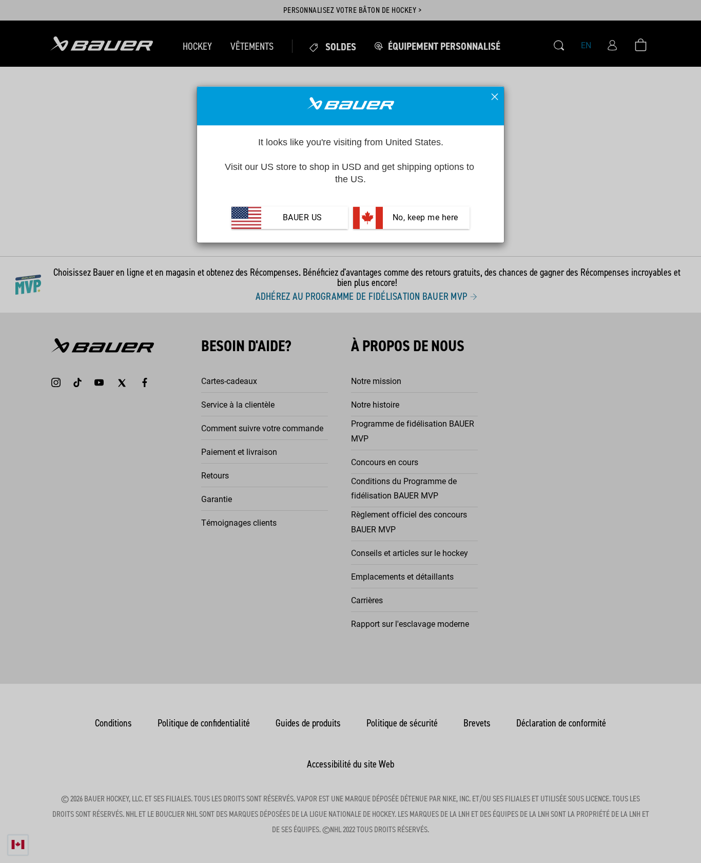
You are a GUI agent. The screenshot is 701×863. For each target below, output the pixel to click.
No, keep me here (424, 218)
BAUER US (302, 218)
